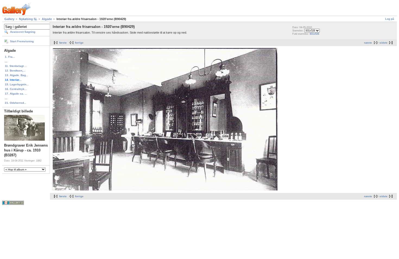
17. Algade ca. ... (16, 93)
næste (368, 42)
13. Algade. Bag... (16, 75)
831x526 (314, 34)
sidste (383, 42)
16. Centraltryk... (16, 89)
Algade (47, 19)
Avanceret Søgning (22, 31)
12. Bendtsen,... (15, 70)
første (63, 42)
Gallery (9, 19)
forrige (79, 42)
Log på (389, 18)
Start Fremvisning (22, 41)
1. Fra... (10, 56)
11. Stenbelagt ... (16, 65)
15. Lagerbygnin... (17, 84)
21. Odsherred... (15, 102)
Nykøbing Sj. (28, 19)
